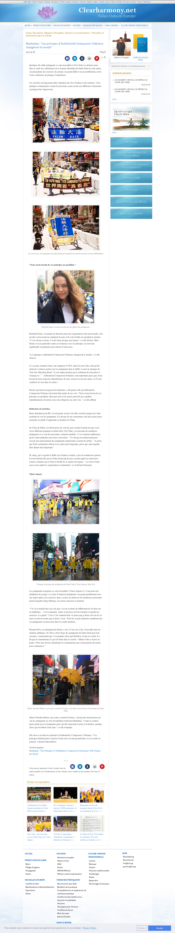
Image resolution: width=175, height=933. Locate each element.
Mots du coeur (63, 913)
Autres (28, 874)
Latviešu (102, 2)
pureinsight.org (129, 866)
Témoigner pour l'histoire (67, 907)
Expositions (30, 890)
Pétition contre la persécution (69, 874)
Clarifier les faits (32, 884)
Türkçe (139, 2)
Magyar (89, 2)
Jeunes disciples (63, 916)
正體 (25, 2)
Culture (92, 861)
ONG (59, 864)
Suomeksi (75, 2)
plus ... (115, 99)
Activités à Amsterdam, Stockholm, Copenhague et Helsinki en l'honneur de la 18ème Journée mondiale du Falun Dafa (64, 840)
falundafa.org (128, 856)
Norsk (108, 2)
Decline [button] (141, 928)
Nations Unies (63, 861)
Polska (113, 2)
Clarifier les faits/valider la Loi (69, 897)
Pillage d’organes (33, 867)
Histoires (61, 903)
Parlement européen (65, 857)
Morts (28, 864)
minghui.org (128, 863)
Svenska (133, 2)
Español (68, 2)
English (34, 2)
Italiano (95, 2)
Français (47, 2)
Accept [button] (159, 928)
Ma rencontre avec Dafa (67, 884)
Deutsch (40, 2)
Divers (28, 893)
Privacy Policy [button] (89, 928)
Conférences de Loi (65, 910)
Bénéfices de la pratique (67, 887)
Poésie (91, 877)
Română (119, 2)
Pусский (126, 2)
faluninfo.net (128, 860)
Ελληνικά (83, 2)
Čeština (62, 2)
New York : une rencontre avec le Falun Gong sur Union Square (39, 837)
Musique (92, 864)
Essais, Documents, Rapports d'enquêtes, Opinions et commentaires (58, 32)
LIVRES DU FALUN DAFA (140, 58)
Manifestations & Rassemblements (40, 887)
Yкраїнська (147, 2)
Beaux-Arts (93, 880)
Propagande (31, 870)
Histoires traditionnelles (99, 870)
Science (92, 867)
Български (55, 2)
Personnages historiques (99, 884)
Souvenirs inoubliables (66, 900)
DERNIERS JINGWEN (122, 73)
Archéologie (94, 874)
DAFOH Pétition (64, 870)
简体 (29, 2)
